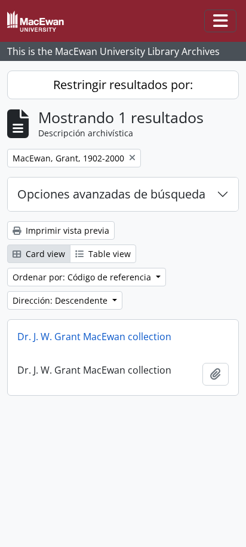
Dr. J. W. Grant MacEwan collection (94, 336)
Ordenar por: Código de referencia (83, 277)
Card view (44, 253)
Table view (108, 253)
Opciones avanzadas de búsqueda (111, 194)
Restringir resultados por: (123, 85)
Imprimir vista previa (66, 230)
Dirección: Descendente (61, 300)
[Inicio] (40, 21)
